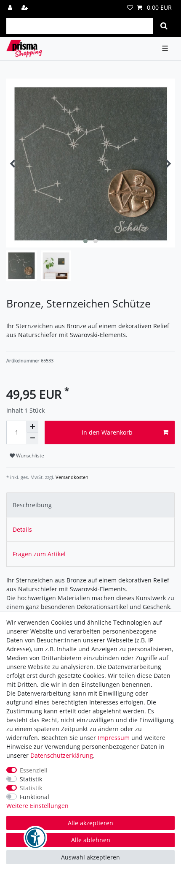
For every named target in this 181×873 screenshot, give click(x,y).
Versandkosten (71, 477)
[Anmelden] (11, 7)
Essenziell (34, 770)
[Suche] (164, 26)
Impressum (114, 738)
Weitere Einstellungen (37, 806)
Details (22, 529)
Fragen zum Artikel (39, 554)
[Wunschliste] (130, 7)
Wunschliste (29, 455)
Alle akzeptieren (90, 823)
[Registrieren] (26, 7)
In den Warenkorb (107, 432)
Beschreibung (32, 505)
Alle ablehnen (90, 840)
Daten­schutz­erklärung (61, 755)
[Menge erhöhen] (32, 426)
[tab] (90, 504)
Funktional (34, 797)
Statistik (31, 779)
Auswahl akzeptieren (90, 857)
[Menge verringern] (32, 438)
